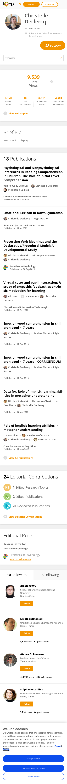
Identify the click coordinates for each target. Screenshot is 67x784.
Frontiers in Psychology (25, 555)
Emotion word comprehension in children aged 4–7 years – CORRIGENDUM (32, 359)
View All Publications (21, 458)
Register (49, 4)
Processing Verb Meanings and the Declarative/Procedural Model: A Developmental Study (30, 245)
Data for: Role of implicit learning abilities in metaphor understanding (33, 393)
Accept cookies (33, 759)
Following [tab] (50, 574)
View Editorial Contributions (25, 516)
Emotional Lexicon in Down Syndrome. (33, 213)
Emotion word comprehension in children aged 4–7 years (32, 325)
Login (31, 4)
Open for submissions (20, 558)
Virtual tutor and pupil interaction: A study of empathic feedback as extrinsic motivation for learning (32, 286)
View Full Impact (18, 113)
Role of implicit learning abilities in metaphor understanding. (31, 428)
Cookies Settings (33, 776)
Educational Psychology (15, 548)
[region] (33, 753)
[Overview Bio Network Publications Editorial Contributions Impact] (33, 58)
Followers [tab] (16, 574)
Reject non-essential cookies (33, 768)
